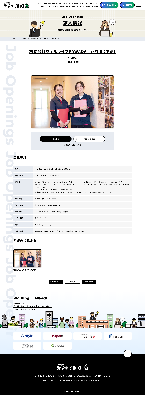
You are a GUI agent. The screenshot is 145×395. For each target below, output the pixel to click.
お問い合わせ (97, 380)
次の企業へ (56, 282)
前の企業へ (89, 282)
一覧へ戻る (72, 282)
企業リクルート (52, 6)
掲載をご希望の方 (92, 6)
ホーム (15, 39)
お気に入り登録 (89, 139)
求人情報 (42, 6)
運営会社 (46, 380)
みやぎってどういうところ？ (89, 3)
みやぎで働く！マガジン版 (61, 3)
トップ (40, 3)
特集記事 (75, 3)
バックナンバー (64, 6)
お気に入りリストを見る (72, 145)
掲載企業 (47, 3)
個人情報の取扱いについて (71, 380)
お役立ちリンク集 (78, 6)
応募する (56, 139)
